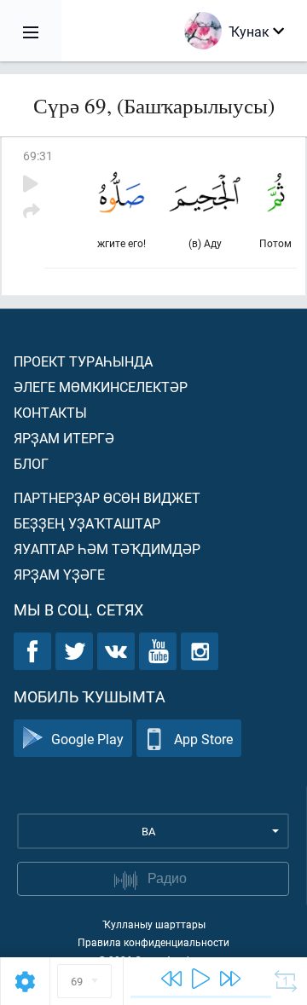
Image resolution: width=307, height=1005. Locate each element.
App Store (203, 739)
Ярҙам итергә (64, 438)
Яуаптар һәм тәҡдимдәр (107, 548)
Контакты (50, 412)
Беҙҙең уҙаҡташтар (87, 523)
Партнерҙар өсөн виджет (107, 497)
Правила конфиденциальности (153, 942)
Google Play (87, 739)
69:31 (38, 155)
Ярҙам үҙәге (59, 574)
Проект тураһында (83, 361)
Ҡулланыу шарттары (154, 924)
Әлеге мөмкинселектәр (101, 387)
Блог (31, 463)
